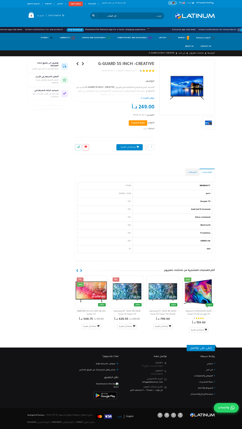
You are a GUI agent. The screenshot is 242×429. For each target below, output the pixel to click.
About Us (189, 46)
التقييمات (192, 172)
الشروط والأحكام (205, 388)
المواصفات (207, 172)
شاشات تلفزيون (196, 53)
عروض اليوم (76, 4)
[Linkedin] (160, 415)
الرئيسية (92, 4)
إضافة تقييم (107, 71)
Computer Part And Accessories (132, 38)
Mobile (182, 38)
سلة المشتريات (206, 382)
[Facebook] (180, 415)
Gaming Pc (65, 38)
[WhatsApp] (173, 415)
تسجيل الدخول (33, 4)
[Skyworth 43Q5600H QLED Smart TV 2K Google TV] (198, 292)
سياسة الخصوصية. (35, 415)
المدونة (48, 4)
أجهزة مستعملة (203, 38)
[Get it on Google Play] (97, 395)
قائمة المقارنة (203, 3)
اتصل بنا (40, 16)
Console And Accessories (94, 38)
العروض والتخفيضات (203, 376)
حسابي (60, 4)
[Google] (166, 415)
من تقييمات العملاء (126, 71)
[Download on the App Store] (97, 386)
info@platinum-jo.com (152, 382)
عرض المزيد (148, 98)
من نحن (209, 370)
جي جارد (181, 53)
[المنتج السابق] (83, 64)
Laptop (163, 38)
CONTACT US (206, 46)
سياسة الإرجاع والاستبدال (201, 394)
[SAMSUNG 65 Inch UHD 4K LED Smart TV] (91, 292)
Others (45, 38)
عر (171, 3)
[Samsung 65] (127, 292)
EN (180, 3)
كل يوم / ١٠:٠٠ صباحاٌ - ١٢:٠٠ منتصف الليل (146, 390)
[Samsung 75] (163, 292)
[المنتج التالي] (77, 64)
